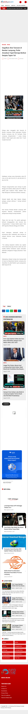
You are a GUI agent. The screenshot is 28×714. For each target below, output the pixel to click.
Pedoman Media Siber (6, 697)
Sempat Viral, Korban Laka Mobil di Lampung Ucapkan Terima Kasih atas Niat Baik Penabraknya (13, 393)
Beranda (4, 44)
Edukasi (4, 646)
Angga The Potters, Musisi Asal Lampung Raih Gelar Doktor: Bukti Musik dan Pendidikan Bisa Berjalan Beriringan (13, 367)
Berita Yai (7, 5)
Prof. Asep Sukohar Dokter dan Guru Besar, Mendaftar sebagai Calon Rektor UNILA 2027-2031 (13, 340)
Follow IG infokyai (21, 5)
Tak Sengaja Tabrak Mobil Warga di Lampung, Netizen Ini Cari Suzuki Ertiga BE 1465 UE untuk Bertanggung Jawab (17, 626)
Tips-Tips (17, 657)
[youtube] (11, 680)
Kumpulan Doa (18, 646)
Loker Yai (13, 5)
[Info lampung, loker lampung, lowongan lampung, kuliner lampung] (7, 3)
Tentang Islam (18, 654)
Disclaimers (4, 691)
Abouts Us (3, 686)
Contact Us (4, 688)
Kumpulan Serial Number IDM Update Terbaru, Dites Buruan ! (13, 550)
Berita (8, 44)
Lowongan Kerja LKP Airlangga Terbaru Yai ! (13, 506)
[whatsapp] (11, 311)
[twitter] (7, 311)
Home (2, 5)
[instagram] (9, 680)
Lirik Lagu (5, 650)
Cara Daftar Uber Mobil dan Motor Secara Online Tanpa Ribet (14, 528)
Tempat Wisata (6, 654)
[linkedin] (19, 311)
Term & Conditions (5, 695)
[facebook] (3, 311)
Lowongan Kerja (19, 650)
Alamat (4, 642)
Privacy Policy (4, 693)
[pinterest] (15, 311)
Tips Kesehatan (6, 657)
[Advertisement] (14, 26)
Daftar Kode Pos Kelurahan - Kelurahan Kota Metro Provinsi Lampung (13, 572)
